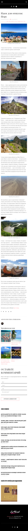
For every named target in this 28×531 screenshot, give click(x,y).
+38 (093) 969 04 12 (18, 516)
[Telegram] (16, 7)
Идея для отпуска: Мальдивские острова (16, 343)
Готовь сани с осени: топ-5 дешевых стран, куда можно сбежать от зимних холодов (5, 361)
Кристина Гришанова (12, 319)
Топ (24, 21)
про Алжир (16, 307)
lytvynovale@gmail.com (15, 518)
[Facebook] (11, 7)
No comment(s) (14, 19)
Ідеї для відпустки (11, 21)
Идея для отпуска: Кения (6, 342)
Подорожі (20, 21)
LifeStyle (3, 21)
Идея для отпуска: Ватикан (14, 360)
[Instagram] (13, 7)
